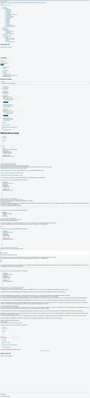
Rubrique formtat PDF (10, 26)
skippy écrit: (4, 252)
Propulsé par (43, 350)
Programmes (8, 15)
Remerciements (9, 25)
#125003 (17, 287)
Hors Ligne (5, 150)
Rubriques (5, 86)
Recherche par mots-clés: (7, 83)
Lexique (7, 23)
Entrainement (6, 8)
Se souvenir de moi (9, 99)
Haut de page (3, 394)
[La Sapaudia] (6, 46)
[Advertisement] (9, 51)
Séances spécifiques (10, 16)
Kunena (47, 350)
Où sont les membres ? (10, 41)
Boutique (5, 34)
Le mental (8, 22)
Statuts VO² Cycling (10, 39)
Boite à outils (6, 29)
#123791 (10, 163)
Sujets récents (6, 87)
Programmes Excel (10, 31)
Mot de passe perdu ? (7, 104)
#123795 (10, 198)
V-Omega (5, 273)
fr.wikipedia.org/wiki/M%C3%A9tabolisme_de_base (12, 175)
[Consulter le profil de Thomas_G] (8, 183)
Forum (4, 27)
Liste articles (5, 28)
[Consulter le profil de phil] (6, 149)
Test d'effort (8, 13)
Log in (2, 64)
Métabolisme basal (4, 164)
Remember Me (4, 63)
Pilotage (7, 20)
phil (4, 148)
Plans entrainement (10, 33)
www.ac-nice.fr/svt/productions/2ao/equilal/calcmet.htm (12, 172)
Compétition (8, 17)
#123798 (10, 218)
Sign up (4, 68)
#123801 (10, 247)
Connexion (6, 102)
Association (5, 36)
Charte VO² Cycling (10, 38)
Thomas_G (5, 182)
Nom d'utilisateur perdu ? (8, 105)
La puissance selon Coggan (11, 14)
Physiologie (8, 12)
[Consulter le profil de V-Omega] (8, 274)
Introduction (8, 9)
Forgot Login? (6, 67)
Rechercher (5, 88)
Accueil (4, 7)
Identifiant (5, 97)
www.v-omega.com (5, 321)
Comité (7, 40)
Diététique (8, 21)
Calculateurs (8, 32)
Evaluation (8, 19)
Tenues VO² (8, 35)
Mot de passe (6, 98)
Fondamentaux (9, 10)
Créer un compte (6, 106)
